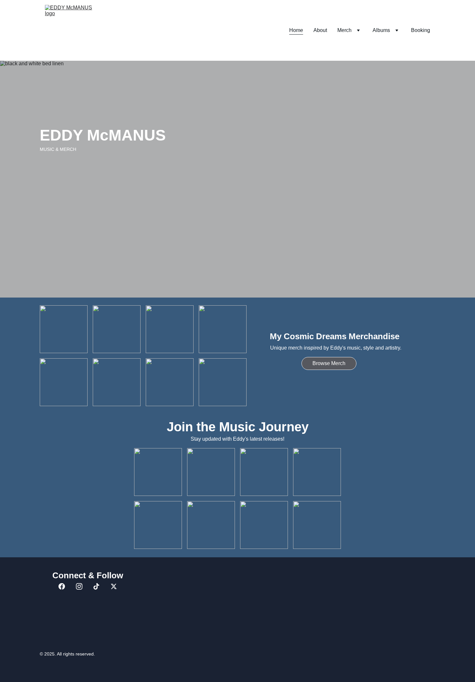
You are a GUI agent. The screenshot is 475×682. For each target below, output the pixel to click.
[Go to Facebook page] (61, 586)
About (320, 30)
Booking (420, 30)
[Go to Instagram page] (79, 586)
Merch (344, 30)
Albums (381, 30)
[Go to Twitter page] (114, 586)
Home (296, 30)
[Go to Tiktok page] (96, 586)
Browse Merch (328, 363)
